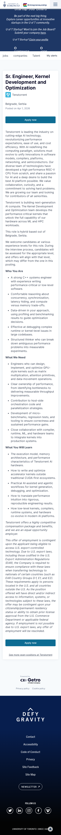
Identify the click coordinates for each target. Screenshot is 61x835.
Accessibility (30, 744)
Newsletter (29, 786)
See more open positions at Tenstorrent (30, 654)
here (43, 32)
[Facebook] (38, 810)
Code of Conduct (30, 751)
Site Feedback (30, 766)
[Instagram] (29, 810)
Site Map (30, 774)
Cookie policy (38, 688)
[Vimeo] (48, 810)
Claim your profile (38, 39)
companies (20, 55)
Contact (30, 736)
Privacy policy (22, 688)
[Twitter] (10, 810)
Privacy (30, 759)
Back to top (50, 829)
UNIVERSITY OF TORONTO (24, 829)
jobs (5, 55)
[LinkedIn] (19, 810)
